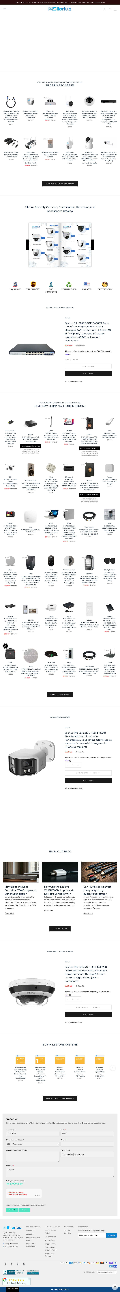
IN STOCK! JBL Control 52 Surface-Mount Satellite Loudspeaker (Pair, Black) (109, 576)
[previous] (7, 1068)
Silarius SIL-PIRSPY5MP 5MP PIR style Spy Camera (50, 155)
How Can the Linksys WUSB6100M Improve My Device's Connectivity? (59, 890)
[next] (112, 1068)
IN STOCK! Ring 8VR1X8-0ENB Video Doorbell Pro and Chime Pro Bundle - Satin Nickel (69, 669)
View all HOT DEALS (60, 695)
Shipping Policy (50, 1244)
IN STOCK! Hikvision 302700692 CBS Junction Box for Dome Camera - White (51, 623)
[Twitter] (74, 359)
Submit (12, 1210)
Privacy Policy (50, 1237)
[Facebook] (71, 359)
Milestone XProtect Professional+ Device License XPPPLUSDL (60, 1072)
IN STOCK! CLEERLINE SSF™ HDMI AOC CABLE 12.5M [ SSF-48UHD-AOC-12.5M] (89, 532)
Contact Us (30, 1230)
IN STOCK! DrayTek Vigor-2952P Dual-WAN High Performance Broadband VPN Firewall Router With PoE (10, 625)
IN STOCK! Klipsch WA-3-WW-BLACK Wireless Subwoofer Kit (31, 439)
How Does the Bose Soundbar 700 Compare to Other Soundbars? (20, 890)
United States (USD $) (106, 1272)
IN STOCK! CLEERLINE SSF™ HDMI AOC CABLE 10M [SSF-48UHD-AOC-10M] (89, 671)
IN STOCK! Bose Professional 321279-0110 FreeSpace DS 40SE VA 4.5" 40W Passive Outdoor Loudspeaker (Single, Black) (31, 580)
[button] (60, 1289)
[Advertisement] (60, 825)
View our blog (60, 929)
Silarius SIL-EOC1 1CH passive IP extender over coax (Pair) (11, 155)
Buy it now (88, 373)
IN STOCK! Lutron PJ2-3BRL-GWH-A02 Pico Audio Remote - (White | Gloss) (89, 625)
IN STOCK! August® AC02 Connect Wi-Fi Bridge (109, 482)
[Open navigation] (5, 9)
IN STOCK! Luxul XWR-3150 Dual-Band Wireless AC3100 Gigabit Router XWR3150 (110, 669)
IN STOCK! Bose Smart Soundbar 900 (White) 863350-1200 (109, 435)
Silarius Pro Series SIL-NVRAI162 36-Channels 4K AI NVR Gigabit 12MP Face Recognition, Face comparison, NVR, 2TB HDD (109, 117)
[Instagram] (11, 1264)
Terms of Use (50, 1240)
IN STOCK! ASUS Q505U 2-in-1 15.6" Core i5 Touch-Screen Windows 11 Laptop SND (51, 530)
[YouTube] (17, 1264)
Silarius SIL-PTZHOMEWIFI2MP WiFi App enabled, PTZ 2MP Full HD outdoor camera (70, 157)
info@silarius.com (11, 1244)
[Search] (110, 9)
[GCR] (5, 1280)
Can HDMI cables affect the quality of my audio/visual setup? (97, 890)
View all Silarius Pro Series (60, 184)
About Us (29, 1234)
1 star (9, 1184)
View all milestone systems (60, 1098)
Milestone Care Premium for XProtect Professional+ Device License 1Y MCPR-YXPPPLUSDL (40, 1074)
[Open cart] (115, 9)
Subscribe (111, 1235)
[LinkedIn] (23, 1264)
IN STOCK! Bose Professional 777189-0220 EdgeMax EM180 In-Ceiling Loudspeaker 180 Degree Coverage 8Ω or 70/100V (69, 532)
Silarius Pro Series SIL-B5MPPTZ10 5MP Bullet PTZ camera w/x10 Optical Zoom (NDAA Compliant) (109, 157)
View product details (73, 381)
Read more (9, 913)
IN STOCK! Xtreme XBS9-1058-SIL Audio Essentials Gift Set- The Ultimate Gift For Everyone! (69, 437)
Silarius (67, 318)
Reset (24, 1210)
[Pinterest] (77, 359)
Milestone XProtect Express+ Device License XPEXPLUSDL (80, 1072)
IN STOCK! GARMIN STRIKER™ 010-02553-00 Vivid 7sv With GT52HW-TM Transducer (10, 530)
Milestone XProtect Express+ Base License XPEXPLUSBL (100, 1072)
